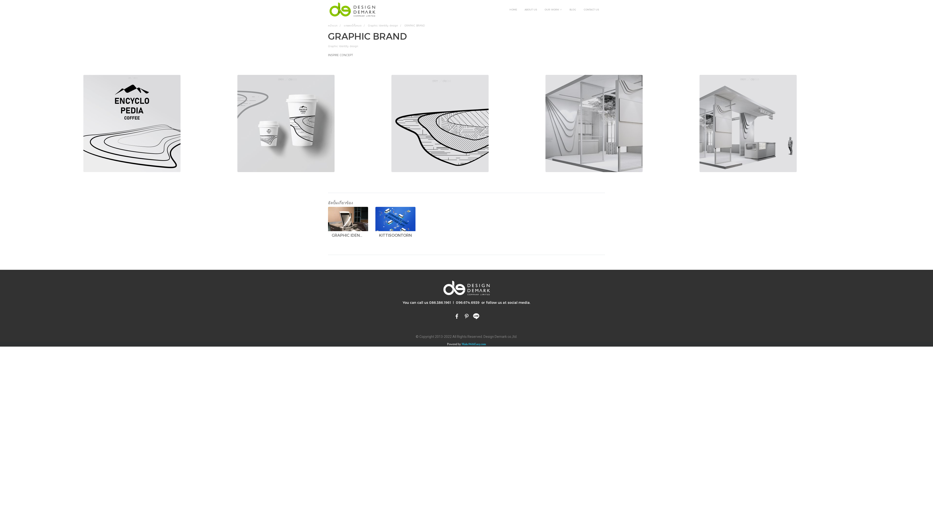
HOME (513, 9)
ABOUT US (531, 9)
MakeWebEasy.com (474, 344)
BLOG (573, 9)
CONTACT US (591, 9)
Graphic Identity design (343, 46)
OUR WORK (552, 9)
